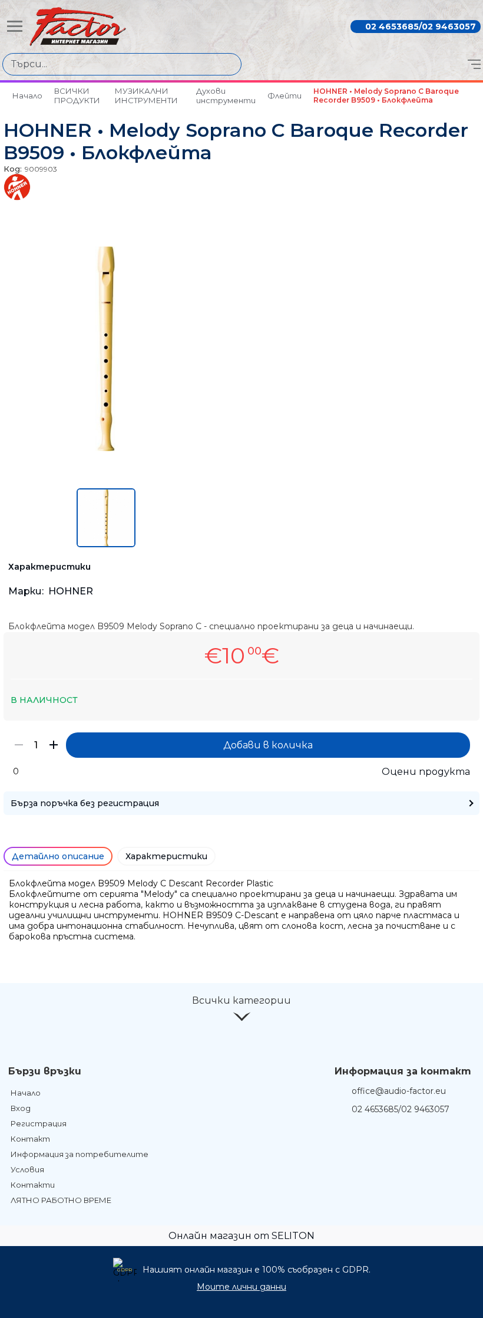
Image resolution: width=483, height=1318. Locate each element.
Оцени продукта (426, 771)
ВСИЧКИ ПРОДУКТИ (77, 95)
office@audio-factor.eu (399, 1091)
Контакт (30, 1138)
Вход (21, 1108)
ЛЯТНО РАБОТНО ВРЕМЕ (61, 1200)
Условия (27, 1169)
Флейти (284, 95)
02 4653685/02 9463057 (420, 26)
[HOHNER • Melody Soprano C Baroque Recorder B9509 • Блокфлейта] (106, 448)
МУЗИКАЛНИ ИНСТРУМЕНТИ (146, 95)
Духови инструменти (226, 95)
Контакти (33, 1184)
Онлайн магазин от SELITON (241, 1235)
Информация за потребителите (79, 1154)
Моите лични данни (241, 1286)
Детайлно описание (58, 856)
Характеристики (166, 856)
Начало (27, 95)
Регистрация (39, 1123)
